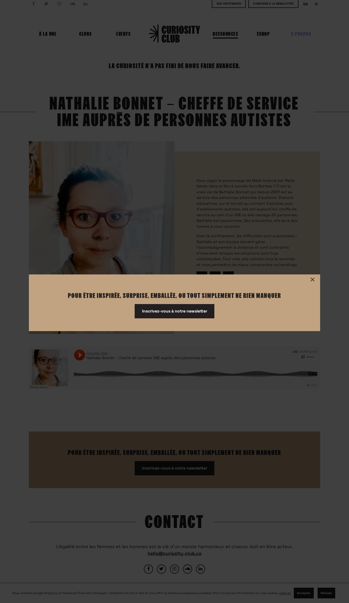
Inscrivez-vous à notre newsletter (174, 311)
